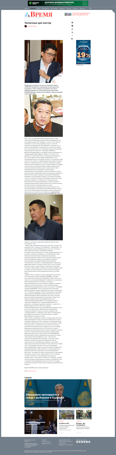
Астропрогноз (45, 8)
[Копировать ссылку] (72, 36)
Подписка (75, 8)
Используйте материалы (30, 443)
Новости (26, 8)
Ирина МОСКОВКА (32, 26)
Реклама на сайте (79, 65)
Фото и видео (54, 8)
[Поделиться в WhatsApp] (72, 29)
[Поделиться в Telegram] (72, 26)
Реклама (69, 8)
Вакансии (82, 8)
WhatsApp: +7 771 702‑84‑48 (66, 444)
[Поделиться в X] (72, 32)
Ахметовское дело (32, 371)
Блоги (38, 8)
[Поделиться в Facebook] (72, 22)
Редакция (62, 8)
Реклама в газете (46, 441)
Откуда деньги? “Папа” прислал (34, 154)
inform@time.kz (62, 443)
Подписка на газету (46, 443)
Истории (33, 8)
